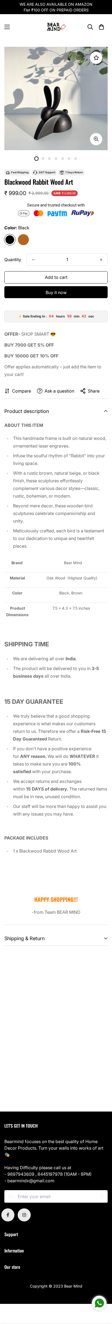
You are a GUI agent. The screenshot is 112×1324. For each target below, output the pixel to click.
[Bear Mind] (56, 27)
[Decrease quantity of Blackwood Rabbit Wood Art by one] (33, 260)
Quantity (12, 259)
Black (9, 239)
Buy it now (56, 292)
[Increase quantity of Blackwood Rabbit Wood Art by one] (101, 260)
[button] (101, 27)
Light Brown (23, 239)
